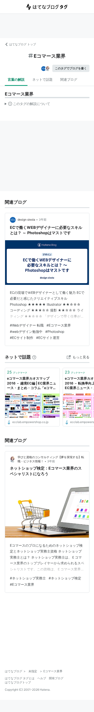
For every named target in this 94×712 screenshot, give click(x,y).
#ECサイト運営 (48, 338)
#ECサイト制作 (21, 338)
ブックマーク (17, 372)
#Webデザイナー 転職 (27, 325)
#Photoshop (54, 331)
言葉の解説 (16, 79)
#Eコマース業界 (59, 325)
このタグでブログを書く (71, 68)
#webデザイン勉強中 (26, 331)
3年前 (43, 219)
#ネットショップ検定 (65, 578)
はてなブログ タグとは (19, 678)
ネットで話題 (42, 79)
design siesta (26, 219)
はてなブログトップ (18, 682)
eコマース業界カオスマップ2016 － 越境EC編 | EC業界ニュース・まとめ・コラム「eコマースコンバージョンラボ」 (31, 383)
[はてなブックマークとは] (34, 357)
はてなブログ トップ (22, 44)
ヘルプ (41, 678)
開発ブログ (56, 678)
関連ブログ (68, 79)
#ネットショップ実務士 (28, 578)
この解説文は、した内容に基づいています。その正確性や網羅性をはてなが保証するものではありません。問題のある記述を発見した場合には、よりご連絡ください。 (27, 105)
